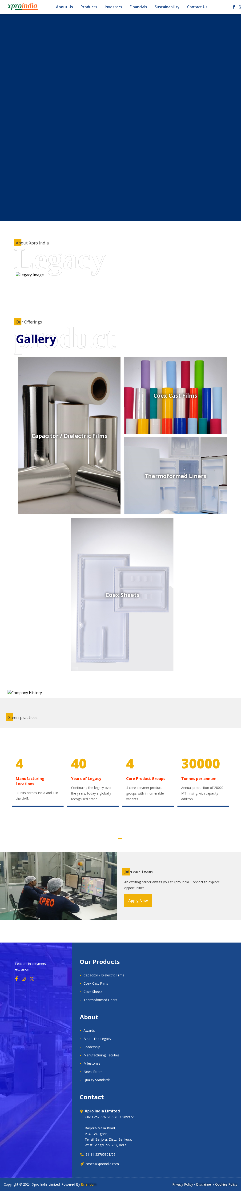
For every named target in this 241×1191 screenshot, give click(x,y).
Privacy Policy (182, 1184)
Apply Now (138, 900)
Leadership (92, 1047)
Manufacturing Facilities (102, 1055)
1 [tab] (120, 838)
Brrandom (88, 1184)
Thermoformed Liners (100, 1000)
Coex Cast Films (96, 983)
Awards (89, 1030)
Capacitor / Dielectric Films (104, 975)
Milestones (92, 1063)
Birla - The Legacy (97, 1038)
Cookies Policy (226, 1184)
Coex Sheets (93, 991)
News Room (93, 1071)
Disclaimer (204, 1184)
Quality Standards (97, 1080)
